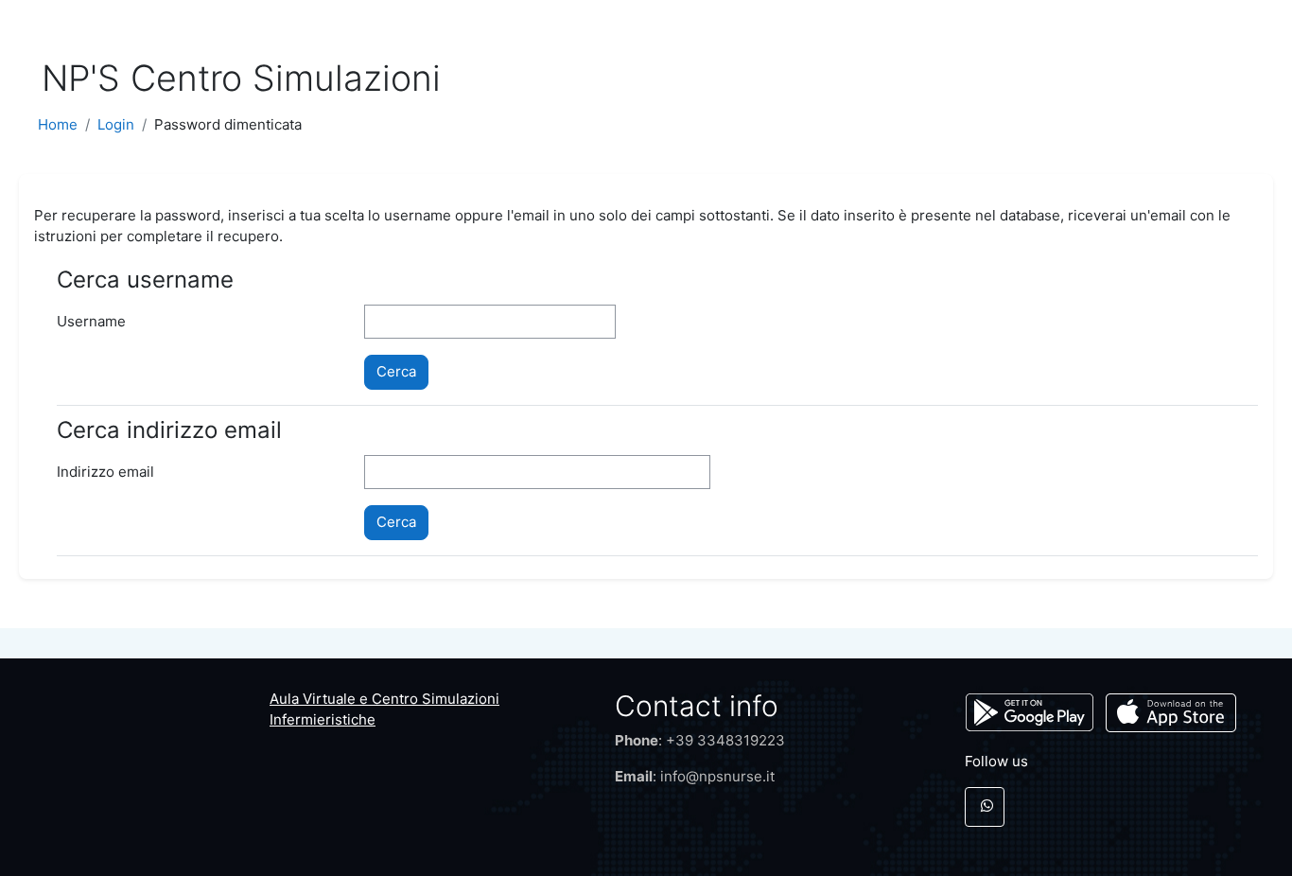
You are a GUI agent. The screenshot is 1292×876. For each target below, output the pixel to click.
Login (115, 124)
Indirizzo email (105, 472)
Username (91, 321)
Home (58, 124)
